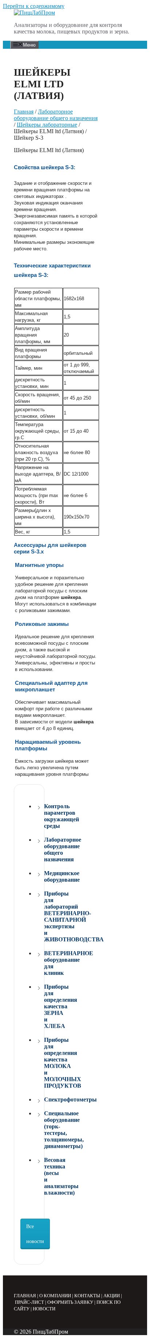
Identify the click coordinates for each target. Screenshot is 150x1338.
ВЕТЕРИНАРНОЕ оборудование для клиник (46, 963)
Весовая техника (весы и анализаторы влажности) (46, 1176)
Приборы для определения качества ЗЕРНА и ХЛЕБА (46, 1006)
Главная (23, 111)
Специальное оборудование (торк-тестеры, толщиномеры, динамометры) (46, 1129)
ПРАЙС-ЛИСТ (29, 1302)
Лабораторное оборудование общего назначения (56, 114)
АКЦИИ (111, 1295)
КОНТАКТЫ (87, 1295)
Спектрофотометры (46, 1099)
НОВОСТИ (44, 1308)
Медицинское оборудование (46, 876)
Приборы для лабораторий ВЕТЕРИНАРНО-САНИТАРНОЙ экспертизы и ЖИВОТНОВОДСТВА (46, 916)
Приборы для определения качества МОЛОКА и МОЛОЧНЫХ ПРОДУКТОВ (46, 1063)
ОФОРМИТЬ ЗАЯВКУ (70, 1302)
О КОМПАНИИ (55, 1295)
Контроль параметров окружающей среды (46, 816)
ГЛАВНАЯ (25, 1295)
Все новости (35, 1234)
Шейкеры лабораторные (47, 125)
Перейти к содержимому (33, 6)
